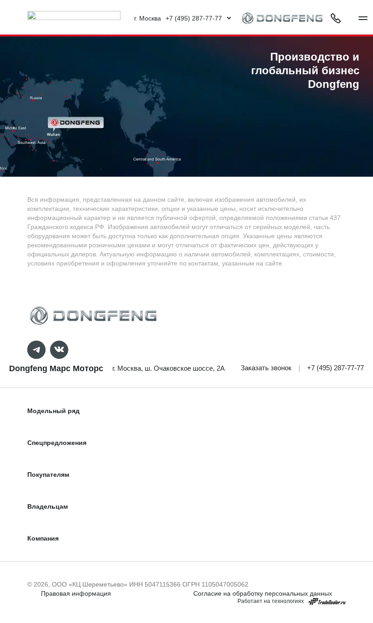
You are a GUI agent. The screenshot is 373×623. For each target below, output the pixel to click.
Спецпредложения (56, 442)
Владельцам (47, 506)
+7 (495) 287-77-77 (335, 368)
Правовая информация (76, 593)
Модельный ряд (53, 410)
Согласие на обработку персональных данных (262, 593)
